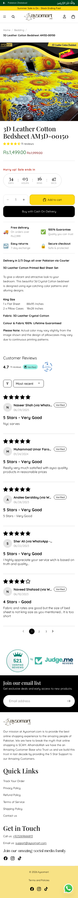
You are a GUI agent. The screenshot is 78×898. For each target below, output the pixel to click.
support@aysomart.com (31, 843)
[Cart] (73, 16)
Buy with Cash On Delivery (39, 211)
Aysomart (43, 871)
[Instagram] (12, 858)
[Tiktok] (19, 858)
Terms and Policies (39, 880)
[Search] (13, 16)
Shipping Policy (12, 809)
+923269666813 (23, 836)
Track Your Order (14, 781)
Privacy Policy (12, 788)
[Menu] (4, 17)
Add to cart (55, 200)
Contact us (10, 815)
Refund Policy (12, 795)
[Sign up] (69, 701)
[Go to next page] (54, 631)
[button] (12, 144)
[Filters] (7, 383)
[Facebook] (5, 858)
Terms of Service (14, 802)
